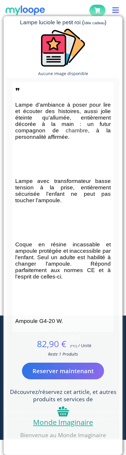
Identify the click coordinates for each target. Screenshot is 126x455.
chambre (77, 130)
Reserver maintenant (63, 371)
